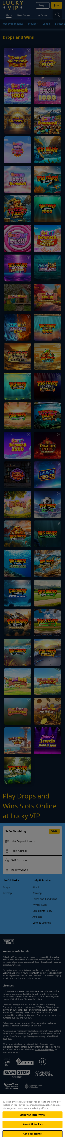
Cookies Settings (32, 1133)
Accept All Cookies (32, 1124)
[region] (32, 1117)
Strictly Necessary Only (32, 1114)
